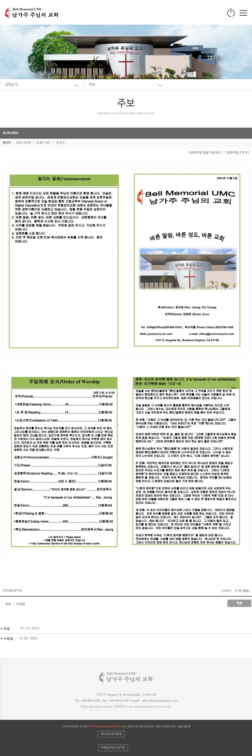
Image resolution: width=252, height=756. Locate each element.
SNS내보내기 (11, 590)
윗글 (8, 604)
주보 (92, 84)
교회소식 (11, 84)
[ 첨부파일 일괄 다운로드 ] (205, 152)
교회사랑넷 (183, 726)
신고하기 (226, 591)
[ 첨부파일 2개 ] (237, 152)
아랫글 (20, 604)
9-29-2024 (28, 638)
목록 (239, 603)
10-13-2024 (29, 628)
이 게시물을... (243, 591)
